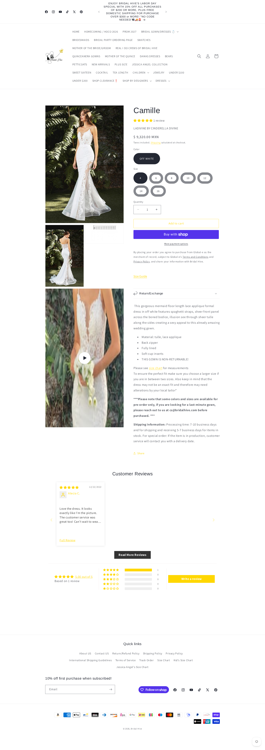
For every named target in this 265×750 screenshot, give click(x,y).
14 (141, 191)
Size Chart (163, 660)
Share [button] (141, 453)
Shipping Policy (152, 653)
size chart (155, 368)
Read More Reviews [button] (132, 555)
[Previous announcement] (99, 12)
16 (158, 191)
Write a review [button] (191, 579)
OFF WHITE (147, 158)
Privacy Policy (174, 653)
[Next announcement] (166, 12)
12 (205, 178)
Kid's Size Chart (183, 660)
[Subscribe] (110, 689)
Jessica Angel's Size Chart (132, 667)
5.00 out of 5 (84, 577)
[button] (159, 32)
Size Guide (140, 276)
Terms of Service (125, 660)
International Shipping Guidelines (90, 660)
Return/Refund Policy (125, 653)
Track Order (146, 660)
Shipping (156, 142)
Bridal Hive (136, 728)
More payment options (176, 243)
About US (85, 653)
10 (188, 178)
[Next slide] (213, 520)
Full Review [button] (67, 540)
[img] (69, 487)
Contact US (102, 653)
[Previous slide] (51, 520)
